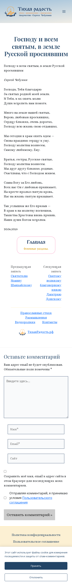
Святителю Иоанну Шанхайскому (21, 280)
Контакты (49, 322)
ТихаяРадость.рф (41, 332)
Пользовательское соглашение (36, 541)
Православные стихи (36, 313)
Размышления (36, 317)
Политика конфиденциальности (36, 535)
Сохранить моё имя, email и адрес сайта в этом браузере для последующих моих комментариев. (35, 480)
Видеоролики (25, 322)
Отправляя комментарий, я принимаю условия (38, 497)
